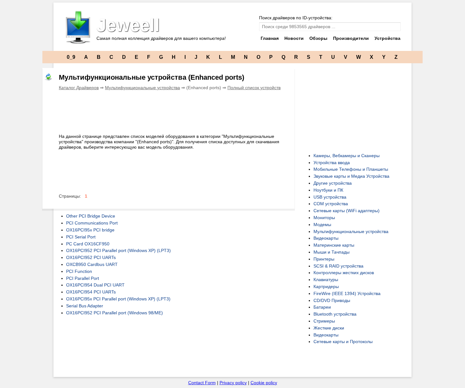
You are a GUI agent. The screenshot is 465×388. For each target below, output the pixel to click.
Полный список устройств (254, 87)
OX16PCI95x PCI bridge (90, 229)
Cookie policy (264, 382)
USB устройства (329, 197)
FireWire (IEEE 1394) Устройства (347, 293)
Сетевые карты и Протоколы (343, 341)
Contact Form (202, 382)
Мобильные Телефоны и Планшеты (350, 169)
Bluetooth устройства (334, 314)
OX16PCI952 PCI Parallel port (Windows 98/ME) (114, 312)
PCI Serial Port (81, 236)
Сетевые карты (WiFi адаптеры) (346, 210)
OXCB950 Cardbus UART (92, 264)
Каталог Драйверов (79, 87)
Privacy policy (233, 382)
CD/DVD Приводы (331, 300)
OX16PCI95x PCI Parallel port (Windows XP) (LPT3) (118, 298)
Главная (270, 38)
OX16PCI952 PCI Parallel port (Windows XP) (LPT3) (118, 250)
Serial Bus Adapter (84, 305)
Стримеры (324, 320)
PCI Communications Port (92, 222)
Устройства (387, 38)
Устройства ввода (331, 162)
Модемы (322, 224)
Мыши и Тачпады (331, 252)
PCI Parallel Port (82, 278)
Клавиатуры (325, 279)
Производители (351, 38)
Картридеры (326, 286)
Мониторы (324, 217)
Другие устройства (332, 183)
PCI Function (79, 271)
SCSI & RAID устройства (338, 265)
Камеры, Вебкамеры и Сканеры (346, 155)
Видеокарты (325, 238)
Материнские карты (333, 245)
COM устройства (330, 203)
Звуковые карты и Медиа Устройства (351, 176)
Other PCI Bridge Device (90, 216)
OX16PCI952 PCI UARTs (91, 257)
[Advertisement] (174, 111)
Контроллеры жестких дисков (343, 272)
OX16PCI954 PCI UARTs (91, 291)
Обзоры (318, 38)
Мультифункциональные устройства (142, 87)
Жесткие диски (328, 327)
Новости (294, 38)
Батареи (322, 307)
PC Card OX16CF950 (87, 243)
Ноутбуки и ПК (328, 190)
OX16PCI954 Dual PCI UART (95, 284)
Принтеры (323, 259)
